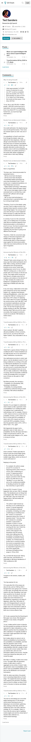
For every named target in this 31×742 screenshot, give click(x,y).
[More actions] (27, 57)
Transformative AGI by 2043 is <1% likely (16, 322)
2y (17, 82)
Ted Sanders (10, 57)
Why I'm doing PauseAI (10, 80)
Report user (27, 731)
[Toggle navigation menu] (2, 2)
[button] (4, 82)
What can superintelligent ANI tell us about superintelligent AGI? (17, 53)
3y (19, 693)
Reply (5, 115)
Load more (5, 67)
